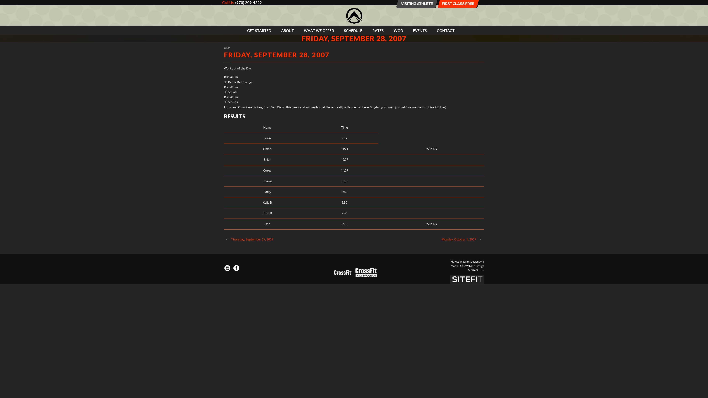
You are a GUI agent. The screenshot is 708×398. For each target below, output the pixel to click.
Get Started (259, 30)
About (287, 30)
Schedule (353, 30)
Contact (446, 30)
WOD (398, 30)
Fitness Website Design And (467, 261)
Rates (378, 30)
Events (420, 30)
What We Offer (319, 30)
